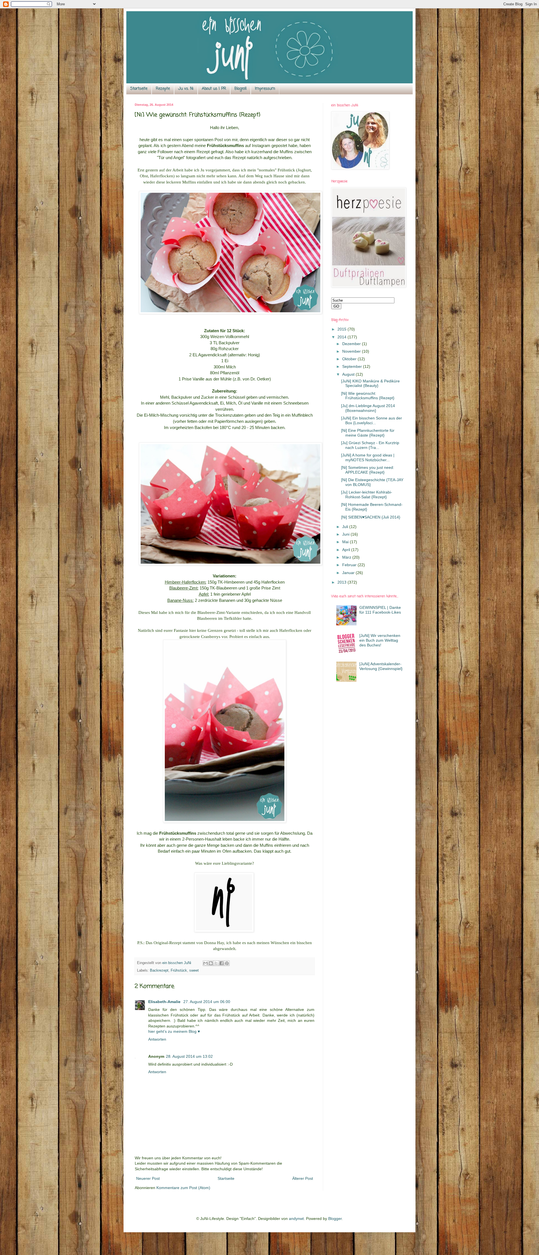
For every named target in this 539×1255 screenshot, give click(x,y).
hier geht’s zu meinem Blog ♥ (174, 1031)
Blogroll (240, 89)
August (349, 374)
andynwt (296, 1218)
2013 (342, 582)
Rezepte (163, 89)
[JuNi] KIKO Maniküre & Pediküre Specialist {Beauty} (370, 383)
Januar (349, 572)
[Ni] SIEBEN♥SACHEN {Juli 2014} (370, 517)
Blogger (335, 1218)
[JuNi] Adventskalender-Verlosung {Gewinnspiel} (381, 666)
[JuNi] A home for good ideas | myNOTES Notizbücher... (367, 457)
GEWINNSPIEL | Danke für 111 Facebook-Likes (380, 609)
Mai (346, 542)
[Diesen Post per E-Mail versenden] (205, 963)
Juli (345, 526)
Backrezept (159, 970)
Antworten (157, 1039)
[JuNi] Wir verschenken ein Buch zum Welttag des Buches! (379, 640)
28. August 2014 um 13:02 (189, 1056)
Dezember (352, 343)
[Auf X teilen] (216, 963)
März (347, 557)
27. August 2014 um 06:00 (206, 1001)
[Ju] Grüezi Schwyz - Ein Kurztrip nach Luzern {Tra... (370, 445)
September (352, 366)
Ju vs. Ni (185, 89)
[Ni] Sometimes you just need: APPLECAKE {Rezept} (367, 469)
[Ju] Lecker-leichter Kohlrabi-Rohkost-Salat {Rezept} (366, 494)
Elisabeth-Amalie (165, 1001)
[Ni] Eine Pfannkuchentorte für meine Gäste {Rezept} (367, 432)
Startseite (138, 89)
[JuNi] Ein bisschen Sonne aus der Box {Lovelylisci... (371, 420)
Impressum (265, 89)
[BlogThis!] (211, 963)
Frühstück (179, 970)
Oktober (350, 359)
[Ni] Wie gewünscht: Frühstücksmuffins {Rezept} (367, 395)
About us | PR (214, 89)
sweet (194, 970)
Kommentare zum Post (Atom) (183, 1187)
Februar (350, 565)
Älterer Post (302, 1178)
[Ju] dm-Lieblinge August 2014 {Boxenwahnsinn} (368, 408)
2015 (342, 329)
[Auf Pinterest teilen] (227, 963)
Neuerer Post (148, 1178)
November (352, 351)
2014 (342, 337)
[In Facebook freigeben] (221, 963)
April (346, 549)
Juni (346, 534)
